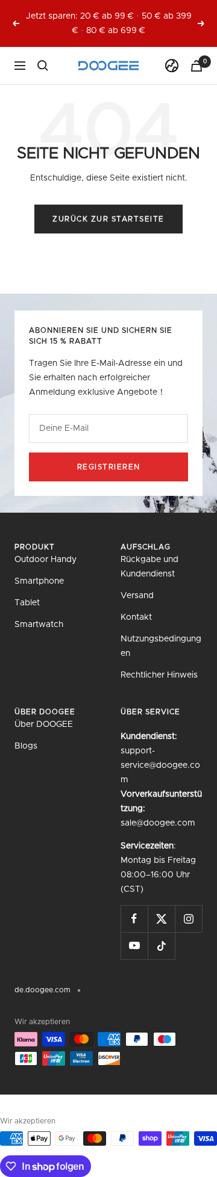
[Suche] (42, 65)
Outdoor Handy (45, 559)
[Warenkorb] (196, 66)
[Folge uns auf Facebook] (134, 918)
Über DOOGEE (43, 724)
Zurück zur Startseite (108, 219)
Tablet (27, 603)
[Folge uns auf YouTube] (134, 945)
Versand (137, 596)
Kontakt (136, 617)
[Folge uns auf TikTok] (161, 945)
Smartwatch (38, 624)
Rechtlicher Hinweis (159, 675)
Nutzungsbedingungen (161, 646)
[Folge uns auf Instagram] (188, 918)
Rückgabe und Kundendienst (149, 566)
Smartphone (39, 581)
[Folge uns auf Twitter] (161, 918)
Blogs (25, 746)
